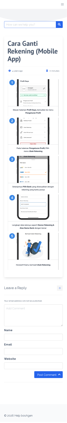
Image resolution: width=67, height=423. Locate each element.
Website (10, 358)
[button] (62, 4)
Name (8, 330)
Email (8, 344)
